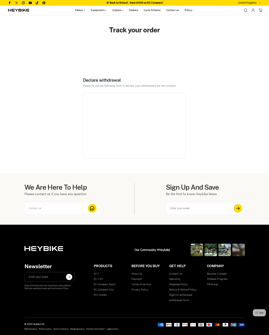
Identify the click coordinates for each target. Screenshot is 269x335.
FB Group (212, 284)
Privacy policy (45, 329)
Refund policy (30, 329)
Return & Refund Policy (183, 289)
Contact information (95, 329)
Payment (136, 279)
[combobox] (249, 2)
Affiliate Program (217, 279)
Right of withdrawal (180, 294)
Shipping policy (77, 329)
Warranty (174, 279)
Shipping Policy (178, 284)
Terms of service (141, 284)
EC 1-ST (98, 279)
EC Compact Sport (105, 284)
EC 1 (96, 273)
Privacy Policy (139, 289)
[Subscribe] (238, 208)
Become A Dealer (217, 273)
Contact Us (175, 273)
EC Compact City (104, 289)
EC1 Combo (100, 294)
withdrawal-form (179, 300)
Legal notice (112, 329)
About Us (136, 273)
